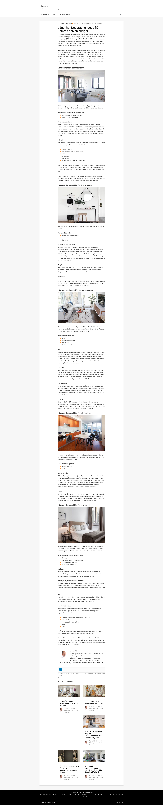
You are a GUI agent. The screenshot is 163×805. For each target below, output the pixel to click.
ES (77, 796)
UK (86, 796)
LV (92, 794)
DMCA (54, 14)
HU (78, 794)
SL (122, 794)
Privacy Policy (65, 14)
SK (119, 794)
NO (101, 794)
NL (56, 794)
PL (107, 794)
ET (58, 794)
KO (89, 794)
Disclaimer (45, 14)
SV (80, 796)
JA (84, 794)
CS (47, 794)
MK (98, 794)
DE (67, 794)
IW (75, 794)
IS (81, 794)
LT (95, 794)
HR (50, 794)
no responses (100, 673)
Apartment (67, 712)
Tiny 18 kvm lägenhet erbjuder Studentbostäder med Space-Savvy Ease (93, 735)
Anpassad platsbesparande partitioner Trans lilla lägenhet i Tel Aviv (93, 769)
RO (110, 794)
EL (73, 794)
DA (53, 794)
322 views (89, 673)
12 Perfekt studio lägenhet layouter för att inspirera (69, 703)
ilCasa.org (43, 6)
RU (113, 794)
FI (61, 794)
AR (41, 794)
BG (44, 794)
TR (83, 796)
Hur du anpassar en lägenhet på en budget (94, 702)
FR (64, 794)
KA (70, 794)
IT (86, 794)
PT (104, 794)
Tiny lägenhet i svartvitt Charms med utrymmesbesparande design (69, 769)
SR (116, 794)
